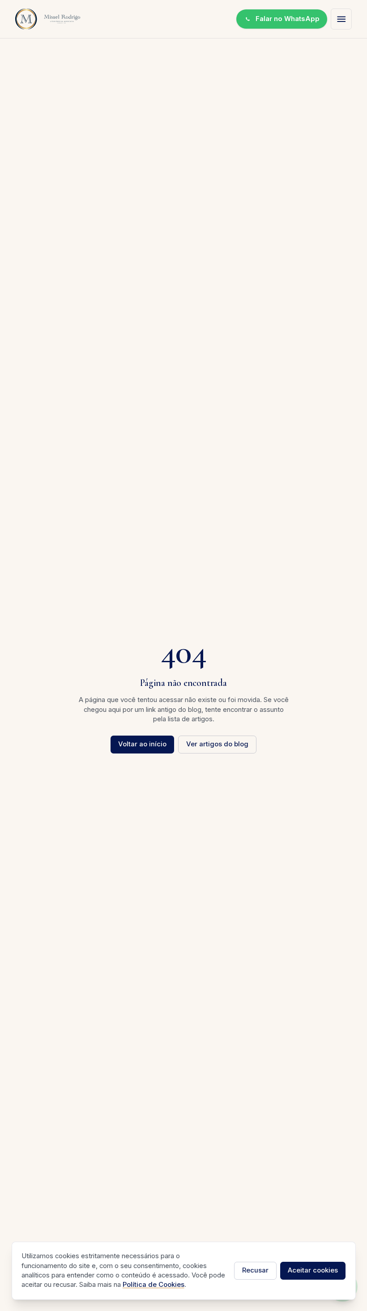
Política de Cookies (153, 1285)
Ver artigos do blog (217, 744)
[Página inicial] (47, 19)
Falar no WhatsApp (288, 19)
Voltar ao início (142, 744)
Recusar (255, 1270)
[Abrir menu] (341, 19)
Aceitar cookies (313, 1270)
